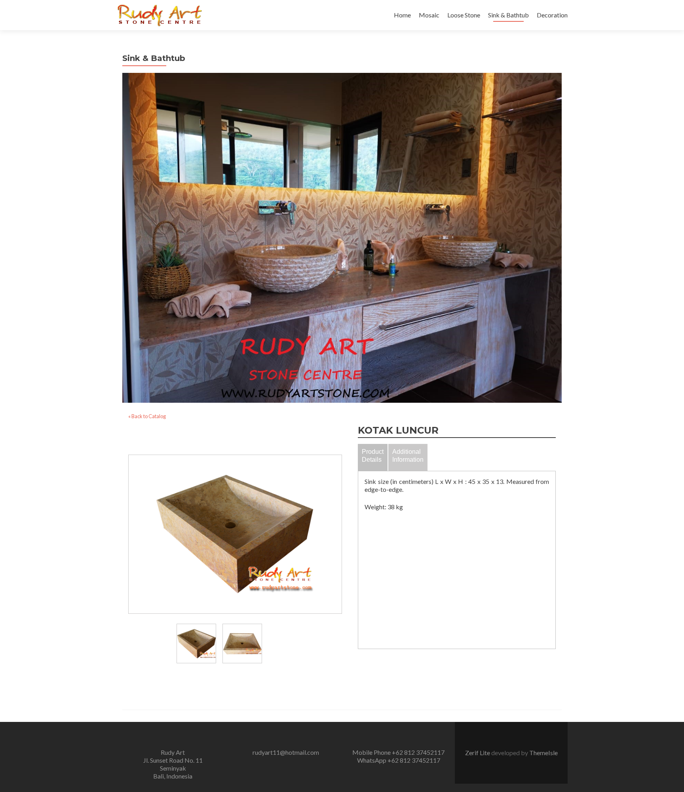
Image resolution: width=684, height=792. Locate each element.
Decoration (552, 15)
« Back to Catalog (147, 416)
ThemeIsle (543, 752)
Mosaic (429, 15)
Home (402, 15)
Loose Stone (463, 15)
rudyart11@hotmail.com (286, 752)
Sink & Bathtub (508, 15)
